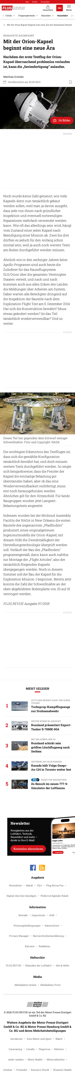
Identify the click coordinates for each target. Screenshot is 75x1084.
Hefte (35, 1)
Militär (8, 16)
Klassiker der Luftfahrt (38, 965)
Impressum (38, 915)
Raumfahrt (62, 16)
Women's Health (62, 1069)
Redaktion (44, 946)
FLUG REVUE (13, 965)
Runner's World (40, 1069)
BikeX (59, 1038)
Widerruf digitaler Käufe (54, 895)
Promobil (21, 1069)
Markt (29, 885)
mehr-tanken (16, 1059)
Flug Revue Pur (55, 885)
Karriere (30, 946)
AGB (51, 915)
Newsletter (15, 885)
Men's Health (35, 1059)
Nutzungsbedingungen (27, 925)
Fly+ (39, 885)
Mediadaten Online (25, 985)
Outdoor (7, 1069)
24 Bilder (64, 120)
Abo (27, 1)
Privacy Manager (19, 936)
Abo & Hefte (62, 965)
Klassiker (46, 16)
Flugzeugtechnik (26, 16)
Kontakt (23, 915)
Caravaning (15, 1049)
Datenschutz (52, 925)
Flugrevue (44, 1049)
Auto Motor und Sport (39, 1038)
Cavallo (30, 1049)
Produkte (45, 1)
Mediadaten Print (50, 985)
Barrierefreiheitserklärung (48, 936)
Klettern (59, 1049)
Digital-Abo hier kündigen (21, 895)
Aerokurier (16, 1038)
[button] (37, 108)
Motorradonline (56, 1059)
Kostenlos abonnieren (28, 849)
